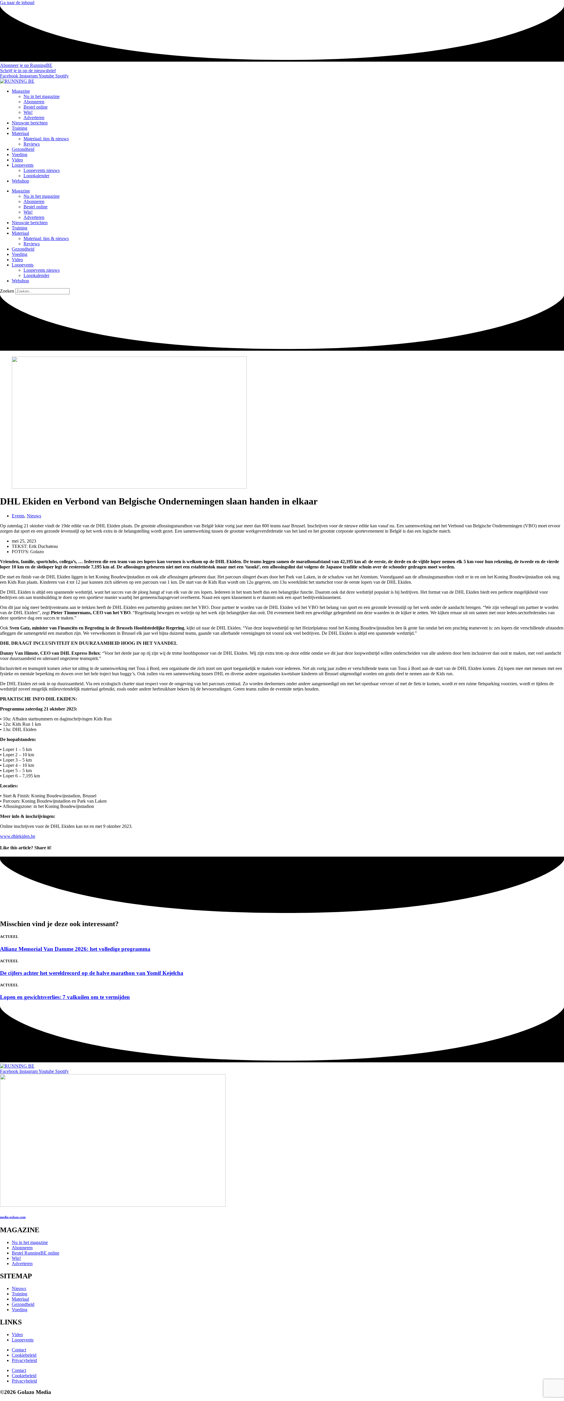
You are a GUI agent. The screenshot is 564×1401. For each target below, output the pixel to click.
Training (19, 128)
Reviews (32, 143)
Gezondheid (23, 149)
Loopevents (22, 165)
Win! (28, 112)
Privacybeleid (24, 1360)
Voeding (19, 154)
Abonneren (34, 101)
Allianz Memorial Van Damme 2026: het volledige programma (75, 949)
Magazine (21, 91)
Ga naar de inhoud (17, 2)
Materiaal (20, 133)
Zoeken (7, 290)
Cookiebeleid (24, 1355)
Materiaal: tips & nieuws (46, 138)
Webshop (20, 180)
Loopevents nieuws (42, 170)
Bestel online (36, 106)
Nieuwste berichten (30, 122)
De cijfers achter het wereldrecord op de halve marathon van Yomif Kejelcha (91, 973)
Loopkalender (36, 175)
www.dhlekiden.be (17, 836)
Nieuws (34, 515)
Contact (19, 1349)
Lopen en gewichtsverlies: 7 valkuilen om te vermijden (65, 997)
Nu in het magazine (42, 96)
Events (18, 515)
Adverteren (34, 117)
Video (17, 159)
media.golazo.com (13, 1217)
